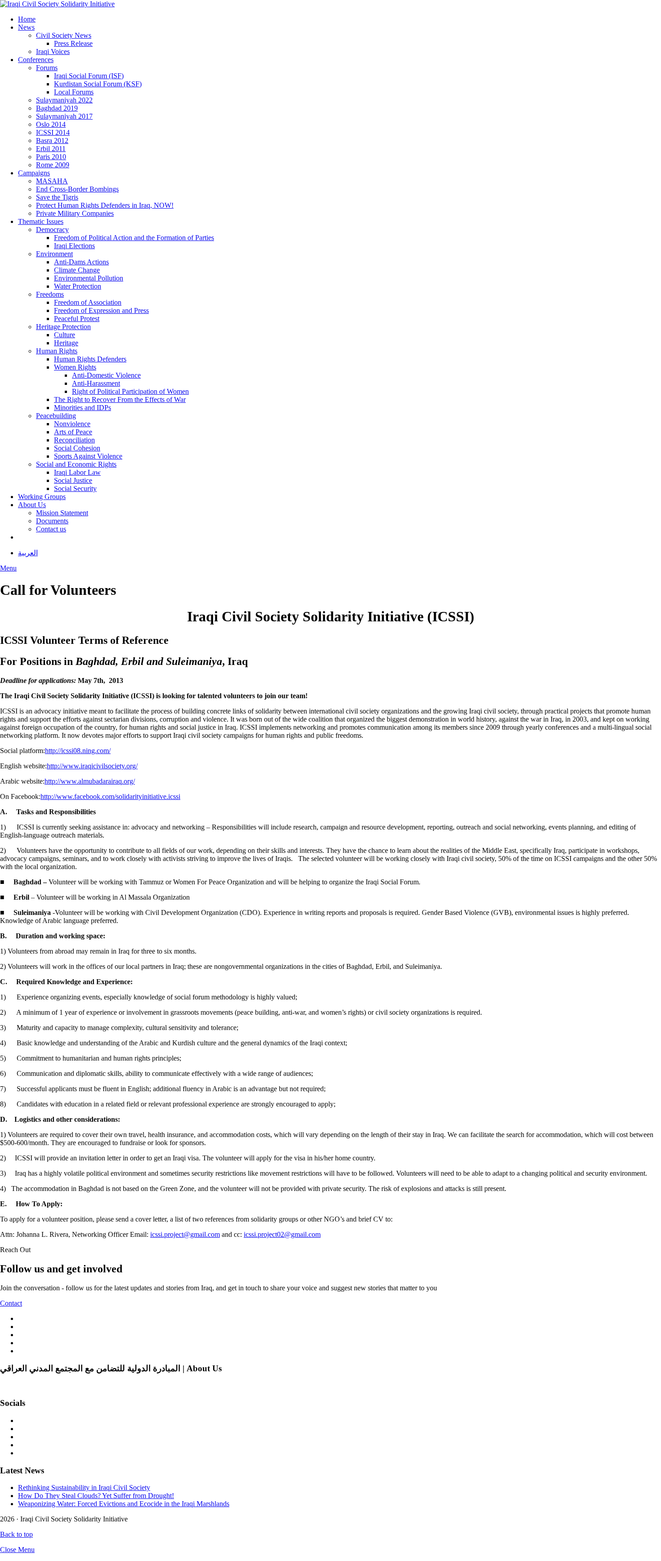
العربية (28, 553)
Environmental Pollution (88, 278)
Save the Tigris (57, 197)
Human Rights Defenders (90, 359)
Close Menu (17, 1549)
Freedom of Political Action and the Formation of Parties (134, 237)
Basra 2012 (52, 140)
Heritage (66, 343)
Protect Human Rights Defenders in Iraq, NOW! (105, 205)
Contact (11, 1303)
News (26, 27)
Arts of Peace (73, 432)
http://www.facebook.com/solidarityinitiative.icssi (110, 796)
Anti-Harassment (96, 383)
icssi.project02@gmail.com (282, 1234)
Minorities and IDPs (82, 407)
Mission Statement (62, 513)
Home (27, 19)
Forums (47, 67)
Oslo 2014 (51, 124)
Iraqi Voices (53, 51)
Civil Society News (63, 35)
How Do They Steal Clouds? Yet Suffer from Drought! (96, 1495)
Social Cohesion (77, 448)
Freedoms (50, 294)
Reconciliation (74, 440)
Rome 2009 (52, 165)
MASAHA (52, 181)
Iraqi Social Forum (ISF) (89, 76)
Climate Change (77, 270)
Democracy (52, 229)
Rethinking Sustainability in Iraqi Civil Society (84, 1487)
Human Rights (56, 351)
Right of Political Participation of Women (130, 391)
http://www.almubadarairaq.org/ (90, 781)
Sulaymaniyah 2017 (64, 116)
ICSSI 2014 (53, 132)
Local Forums (74, 92)
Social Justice (73, 480)
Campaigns (34, 173)
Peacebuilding (56, 415)
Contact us (51, 529)
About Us (32, 504)
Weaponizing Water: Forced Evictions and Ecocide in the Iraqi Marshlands (123, 1503)
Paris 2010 (51, 157)
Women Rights (75, 367)
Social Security (75, 488)
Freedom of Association (87, 302)
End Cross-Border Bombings (77, 189)
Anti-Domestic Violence (106, 375)
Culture (64, 335)
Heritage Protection (63, 326)
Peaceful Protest (76, 318)
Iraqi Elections (74, 246)
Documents (52, 521)
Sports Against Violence (88, 456)
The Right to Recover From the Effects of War (120, 399)
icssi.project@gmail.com (185, 1234)
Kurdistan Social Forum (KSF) (98, 84)
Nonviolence (72, 424)
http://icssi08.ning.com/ (78, 750)
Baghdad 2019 (57, 108)
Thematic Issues (40, 221)
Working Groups (42, 496)
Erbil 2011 (51, 148)
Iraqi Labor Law (77, 472)
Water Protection (77, 286)
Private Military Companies (75, 213)
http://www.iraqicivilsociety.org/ (92, 766)
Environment (54, 254)
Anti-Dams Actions (81, 262)
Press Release (73, 43)
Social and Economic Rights (76, 464)
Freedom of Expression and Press (101, 310)
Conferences (36, 59)
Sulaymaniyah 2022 (64, 100)
